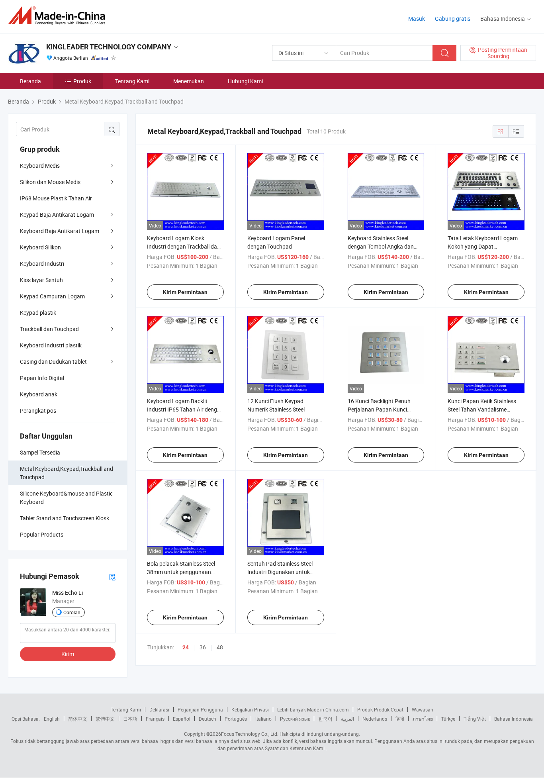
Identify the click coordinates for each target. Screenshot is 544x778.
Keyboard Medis (40, 165)
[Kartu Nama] (112, 576)
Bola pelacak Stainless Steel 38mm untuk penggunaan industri (181, 572)
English (52, 718)
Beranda (30, 81)
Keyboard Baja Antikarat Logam (59, 231)
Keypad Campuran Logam (52, 296)
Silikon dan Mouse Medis (50, 182)
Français (155, 718)
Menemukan (188, 81)
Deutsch (207, 718)
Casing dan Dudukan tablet (53, 361)
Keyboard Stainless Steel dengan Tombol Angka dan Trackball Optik (381, 246)
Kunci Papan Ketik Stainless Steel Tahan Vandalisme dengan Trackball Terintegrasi (484, 409)
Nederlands (374, 718)
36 (203, 647)
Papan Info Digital (42, 378)
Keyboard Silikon (40, 247)
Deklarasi (159, 709)
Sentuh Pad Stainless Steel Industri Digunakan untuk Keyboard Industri (280, 572)
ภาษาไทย (423, 718)
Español (181, 718)
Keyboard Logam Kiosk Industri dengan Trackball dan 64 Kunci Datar (183, 246)
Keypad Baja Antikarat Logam (57, 214)
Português (236, 718)
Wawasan (422, 709)
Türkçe (448, 718)
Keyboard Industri (42, 263)
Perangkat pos (38, 410)
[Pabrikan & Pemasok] (59, 15)
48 (220, 647)
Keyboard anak (38, 394)
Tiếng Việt (475, 718)
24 (185, 647)
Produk (82, 81)
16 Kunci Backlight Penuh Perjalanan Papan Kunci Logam (379, 409)
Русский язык (295, 718)
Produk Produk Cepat (380, 709)
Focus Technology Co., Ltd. (249, 734)
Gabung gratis (452, 18)
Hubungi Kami (245, 81)
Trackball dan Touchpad (49, 329)
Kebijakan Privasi (250, 709)
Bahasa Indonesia (513, 718)
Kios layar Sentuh (41, 280)
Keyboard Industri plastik (51, 345)
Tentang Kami (132, 81)
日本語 (130, 718)
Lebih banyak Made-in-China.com (313, 709)
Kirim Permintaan (185, 292)
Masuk (416, 18)
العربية (347, 718)
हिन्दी (399, 718)
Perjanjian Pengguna (200, 709)
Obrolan (71, 612)
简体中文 (77, 718)
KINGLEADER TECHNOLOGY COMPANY (108, 47)
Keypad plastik (38, 312)
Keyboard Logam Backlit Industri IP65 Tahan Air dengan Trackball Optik (185, 409)
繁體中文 (105, 718)
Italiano (263, 718)
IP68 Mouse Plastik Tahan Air (56, 198)
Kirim (67, 654)
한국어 (325, 718)
